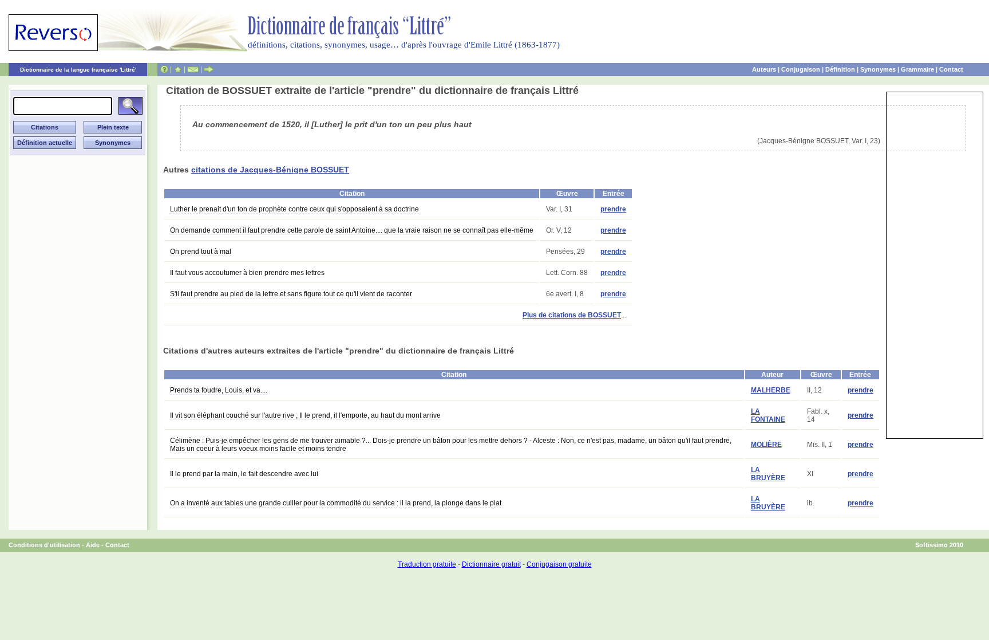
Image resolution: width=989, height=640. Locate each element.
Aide (93, 544)
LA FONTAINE (768, 415)
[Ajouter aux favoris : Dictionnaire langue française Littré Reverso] (177, 69)
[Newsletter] (193, 69)
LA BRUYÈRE (768, 474)
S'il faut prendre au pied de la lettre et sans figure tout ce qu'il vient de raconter (291, 294)
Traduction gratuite (427, 564)
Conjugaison (800, 69)
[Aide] (164, 69)
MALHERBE (770, 390)
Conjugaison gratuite (559, 564)
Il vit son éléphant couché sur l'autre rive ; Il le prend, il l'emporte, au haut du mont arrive (305, 415)
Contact (951, 69)
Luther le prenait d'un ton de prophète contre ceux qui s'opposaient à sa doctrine (294, 209)
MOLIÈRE (766, 445)
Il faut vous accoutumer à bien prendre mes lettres (247, 273)
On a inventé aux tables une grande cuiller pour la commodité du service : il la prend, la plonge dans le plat (335, 503)
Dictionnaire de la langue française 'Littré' (78, 69)
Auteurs (764, 69)
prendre (613, 209)
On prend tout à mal (200, 252)
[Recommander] (208, 69)
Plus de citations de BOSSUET (572, 315)
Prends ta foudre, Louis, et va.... (218, 390)
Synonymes (878, 69)
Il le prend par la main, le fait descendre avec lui (244, 474)
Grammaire (917, 69)
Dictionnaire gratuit (491, 564)
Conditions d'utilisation (44, 544)
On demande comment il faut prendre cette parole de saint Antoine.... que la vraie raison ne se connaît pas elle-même (351, 230)
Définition (840, 69)
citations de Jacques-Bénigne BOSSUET (270, 169)
